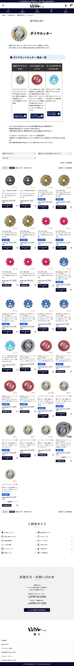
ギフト (51, 12)
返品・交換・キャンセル (10, 536)
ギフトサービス (44, 536)
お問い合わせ (44, 544)
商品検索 (23, 12)
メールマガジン (44, 540)
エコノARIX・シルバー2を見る (36, 116)
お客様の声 (43, 549)
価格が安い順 (19, 168)
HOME (3, 15)
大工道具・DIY (11, 15)
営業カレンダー (8, 553)
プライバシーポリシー (7, 656)
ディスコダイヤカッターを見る (52, 113)
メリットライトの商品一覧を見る (19, 116)
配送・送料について (45, 532)
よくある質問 (7, 544)
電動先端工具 (20, 15)
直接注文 (66, 12)
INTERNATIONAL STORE (8, 660)
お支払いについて (9, 532)
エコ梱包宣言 (44, 553)
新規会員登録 (8, 540)
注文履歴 (37, 12)
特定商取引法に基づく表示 (8, 652)
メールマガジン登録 (6, 648)
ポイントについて (8, 549)
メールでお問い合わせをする (37, 610)
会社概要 (3, 640)
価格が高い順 (27, 168)
